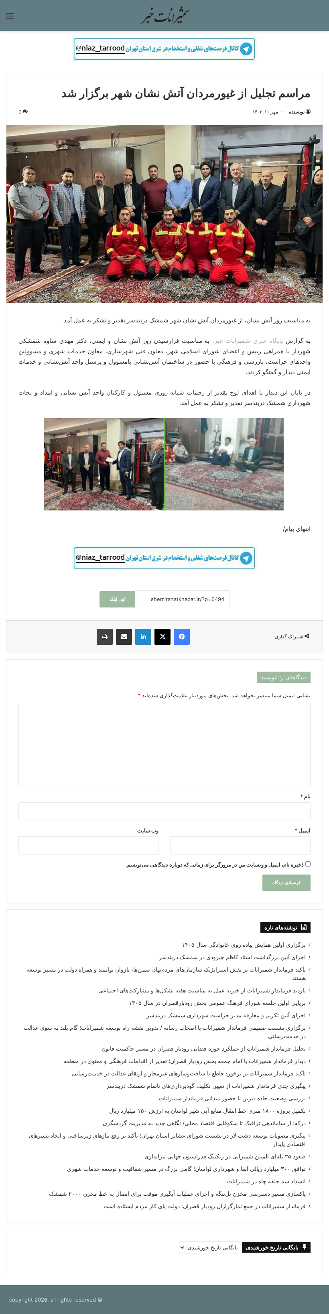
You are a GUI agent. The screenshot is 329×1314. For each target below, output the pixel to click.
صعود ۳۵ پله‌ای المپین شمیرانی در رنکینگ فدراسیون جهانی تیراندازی (225, 1156)
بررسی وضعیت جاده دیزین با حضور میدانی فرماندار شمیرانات (232, 1098)
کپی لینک (117, 599)
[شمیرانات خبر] (164, 15)
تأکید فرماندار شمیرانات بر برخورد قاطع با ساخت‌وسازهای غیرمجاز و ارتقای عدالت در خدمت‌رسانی (189, 1073)
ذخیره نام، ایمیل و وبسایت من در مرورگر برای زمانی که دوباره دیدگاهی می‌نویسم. (215, 864)
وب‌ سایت (147, 830)
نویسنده (297, 112)
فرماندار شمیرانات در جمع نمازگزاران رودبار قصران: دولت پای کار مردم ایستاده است (205, 1206)
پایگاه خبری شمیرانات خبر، (247, 340)
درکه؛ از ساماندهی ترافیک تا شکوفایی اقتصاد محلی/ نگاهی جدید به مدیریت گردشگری (204, 1123)
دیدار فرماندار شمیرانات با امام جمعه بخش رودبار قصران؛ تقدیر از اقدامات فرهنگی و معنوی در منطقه (185, 1061)
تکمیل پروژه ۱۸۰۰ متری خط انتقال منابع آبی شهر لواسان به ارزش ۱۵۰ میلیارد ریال (207, 1110)
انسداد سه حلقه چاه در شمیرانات (266, 1181)
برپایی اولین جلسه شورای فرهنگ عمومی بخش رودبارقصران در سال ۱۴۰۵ (217, 1003)
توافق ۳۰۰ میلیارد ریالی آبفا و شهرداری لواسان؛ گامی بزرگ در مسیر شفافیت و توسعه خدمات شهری (186, 1169)
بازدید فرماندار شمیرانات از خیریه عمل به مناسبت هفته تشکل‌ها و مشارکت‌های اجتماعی (202, 990)
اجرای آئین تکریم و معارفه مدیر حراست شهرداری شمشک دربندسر (226, 1015)
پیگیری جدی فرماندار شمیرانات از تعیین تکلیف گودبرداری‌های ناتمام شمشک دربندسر (206, 1086)
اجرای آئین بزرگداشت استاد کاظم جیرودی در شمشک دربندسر (232, 957)
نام (305, 796)
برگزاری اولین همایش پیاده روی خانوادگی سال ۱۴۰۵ (244, 944)
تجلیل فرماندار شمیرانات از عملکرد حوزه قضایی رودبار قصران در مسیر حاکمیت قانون (204, 1048)
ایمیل (302, 830)
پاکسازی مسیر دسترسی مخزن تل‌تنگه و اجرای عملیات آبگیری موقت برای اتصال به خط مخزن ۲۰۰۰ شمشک (177, 1193)
